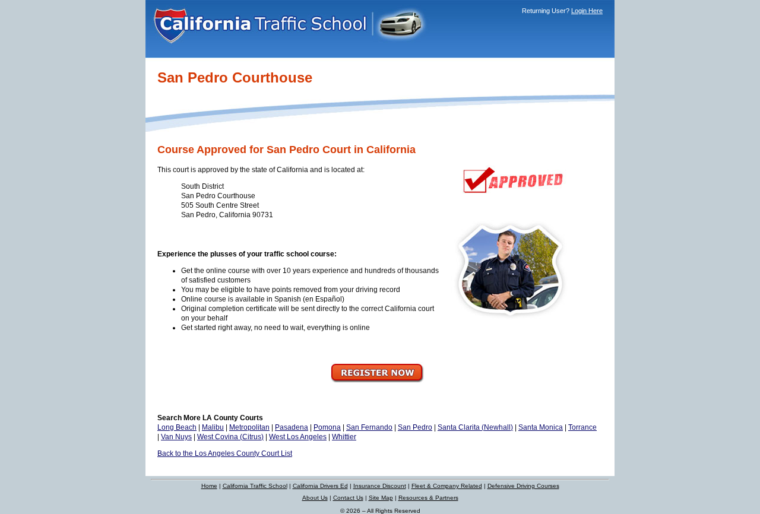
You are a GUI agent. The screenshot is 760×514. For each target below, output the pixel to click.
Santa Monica (540, 427)
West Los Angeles (298, 437)
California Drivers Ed (320, 486)
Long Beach (177, 427)
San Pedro (415, 427)
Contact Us (348, 497)
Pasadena (291, 427)
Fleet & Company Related (446, 486)
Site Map (381, 497)
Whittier (344, 437)
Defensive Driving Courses (523, 486)
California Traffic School (255, 486)
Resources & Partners (428, 497)
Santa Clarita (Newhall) (475, 427)
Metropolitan (249, 427)
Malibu (213, 427)
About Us (315, 497)
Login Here (587, 10)
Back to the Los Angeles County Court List (224, 453)
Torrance (582, 427)
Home (209, 486)
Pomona (327, 427)
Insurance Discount (379, 486)
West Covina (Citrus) (230, 437)
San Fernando (369, 427)
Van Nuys (176, 437)
